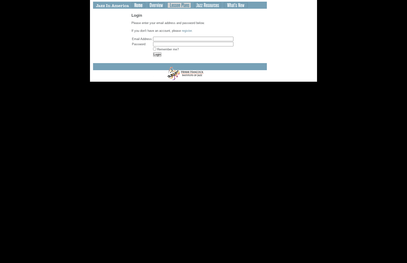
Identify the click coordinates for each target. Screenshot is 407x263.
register (187, 30)
